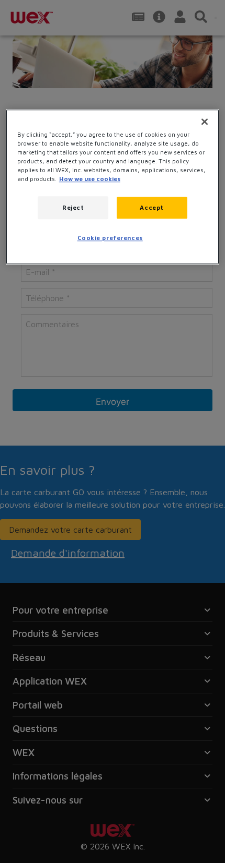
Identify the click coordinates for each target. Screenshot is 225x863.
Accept (151, 208)
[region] (113, 187)
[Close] (204, 121)
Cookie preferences (110, 238)
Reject (73, 208)
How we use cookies (89, 179)
